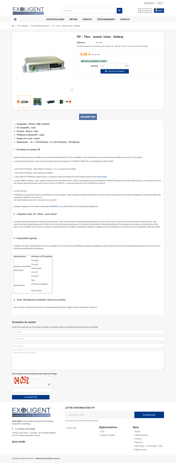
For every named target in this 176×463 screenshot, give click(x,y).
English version (140, 450)
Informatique (151, 446)
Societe (137, 431)
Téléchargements (141, 435)
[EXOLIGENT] (28, 10)
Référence (81, 43)
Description (88, 116)
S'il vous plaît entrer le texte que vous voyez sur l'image (34, 374)
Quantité (94, 66)
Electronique (139, 446)
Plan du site (71, 428)
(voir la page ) (101, 177)
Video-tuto (139, 442)
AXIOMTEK (53, 206)
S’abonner (150, 415)
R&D (160, 446)
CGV (102, 431)
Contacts (138, 439)
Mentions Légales (108, 435)
